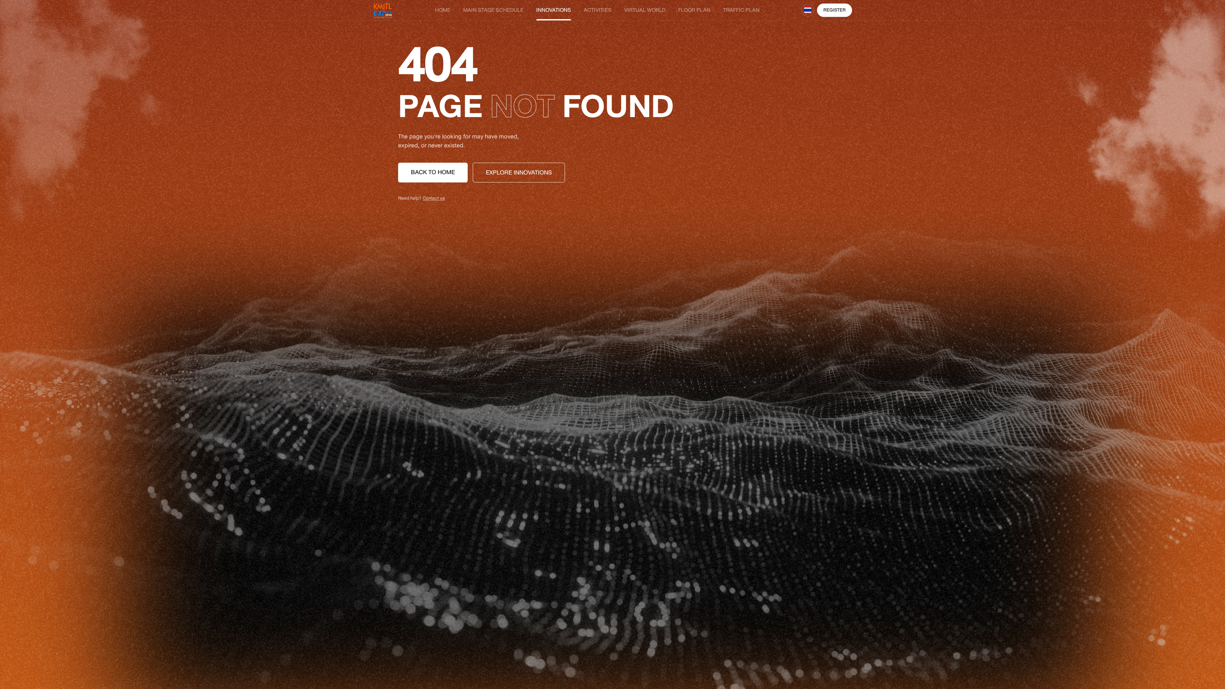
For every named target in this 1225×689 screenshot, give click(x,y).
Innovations (553, 10)
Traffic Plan (741, 10)
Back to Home (433, 172)
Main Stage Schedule (493, 10)
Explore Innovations (519, 172)
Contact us (434, 198)
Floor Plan (694, 10)
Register (834, 10)
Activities (598, 10)
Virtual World (644, 10)
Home (442, 10)
